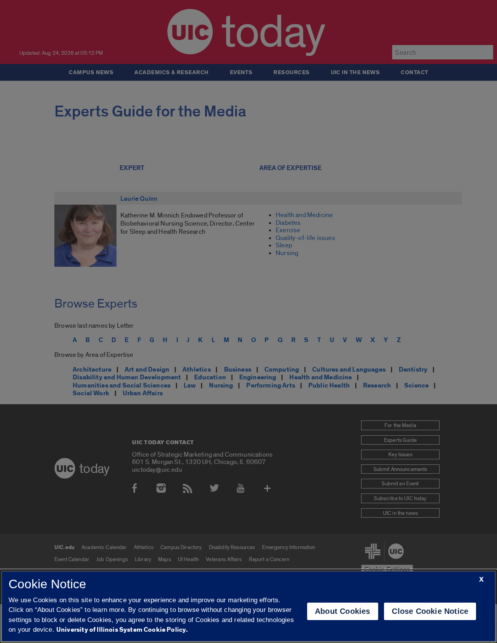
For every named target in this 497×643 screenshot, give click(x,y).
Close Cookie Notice (430, 611)
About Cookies (342, 611)
